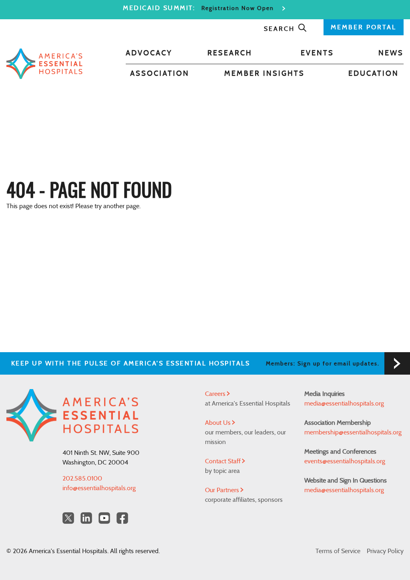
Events (317, 53)
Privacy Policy (385, 551)
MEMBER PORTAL (363, 27)
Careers (216, 394)
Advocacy (149, 53)
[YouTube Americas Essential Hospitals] (104, 518)
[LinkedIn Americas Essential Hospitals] (86, 518)
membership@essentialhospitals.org (353, 432)
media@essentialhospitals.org (344, 403)
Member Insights (264, 73)
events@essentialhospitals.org (344, 461)
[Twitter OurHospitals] (68, 518)
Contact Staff (223, 461)
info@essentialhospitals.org (99, 488)
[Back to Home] (44, 64)
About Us (218, 423)
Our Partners (223, 490)
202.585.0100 (82, 478)
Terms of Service (338, 551)
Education (373, 73)
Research (229, 53)
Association (159, 73)
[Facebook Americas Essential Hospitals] (122, 518)
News (391, 53)
